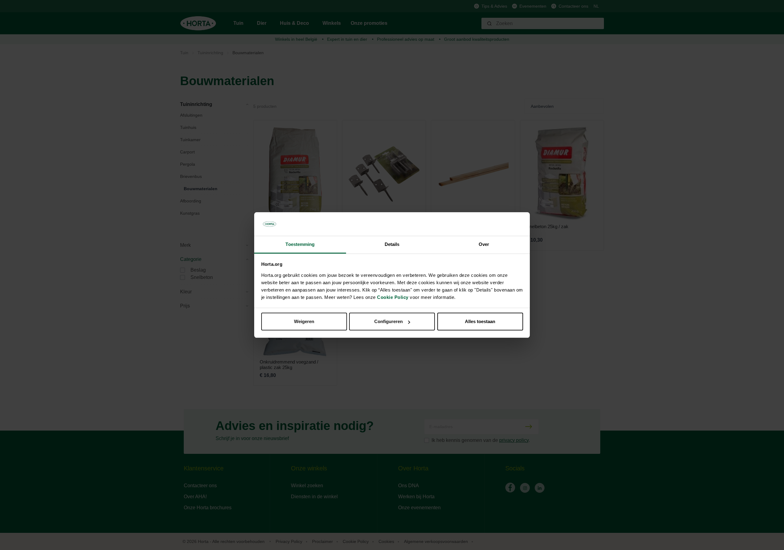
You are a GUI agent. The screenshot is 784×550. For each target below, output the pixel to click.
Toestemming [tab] (300, 244)
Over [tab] (484, 244)
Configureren (388, 321)
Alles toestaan (480, 321)
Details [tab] (392, 244)
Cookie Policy (393, 297)
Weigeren (304, 321)
